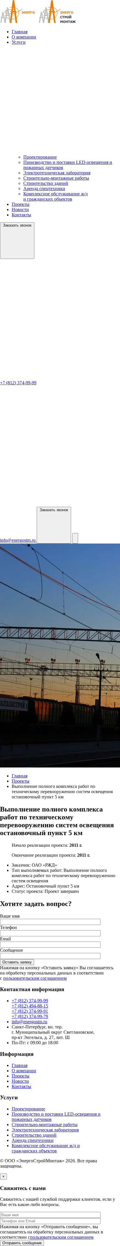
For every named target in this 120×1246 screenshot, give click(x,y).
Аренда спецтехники (44, 188)
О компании (24, 36)
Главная (19, 31)
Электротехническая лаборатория (56, 172)
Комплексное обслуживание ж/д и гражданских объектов (55, 196)
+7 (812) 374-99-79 (30, 1016)
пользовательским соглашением (35, 978)
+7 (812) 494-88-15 (30, 1005)
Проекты (20, 204)
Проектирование (40, 157)
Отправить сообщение (22, 1243)
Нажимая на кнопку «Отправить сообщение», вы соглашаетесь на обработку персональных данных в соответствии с (51, 1232)
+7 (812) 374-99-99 (30, 1000)
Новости (20, 209)
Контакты (21, 214)
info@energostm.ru (29, 1021)
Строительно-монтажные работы (56, 178)
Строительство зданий (45, 183)
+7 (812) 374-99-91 (30, 1011)
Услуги (19, 42)
